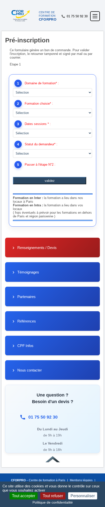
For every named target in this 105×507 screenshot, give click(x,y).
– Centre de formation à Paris (38, 480)
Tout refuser (53, 496)
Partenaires (26, 297)
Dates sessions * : (38, 124)
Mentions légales (81, 480)
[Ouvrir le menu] (95, 16)
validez (50, 181)
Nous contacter (29, 370)
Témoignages (28, 272)
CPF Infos (25, 346)
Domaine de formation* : (42, 83)
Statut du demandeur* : (41, 144)
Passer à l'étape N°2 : (40, 164)
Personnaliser (83, 496)
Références (26, 321)
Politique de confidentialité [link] (52, 502)
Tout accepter (23, 496)
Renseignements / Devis (37, 248)
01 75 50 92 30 (43, 417)
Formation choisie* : (39, 103)
